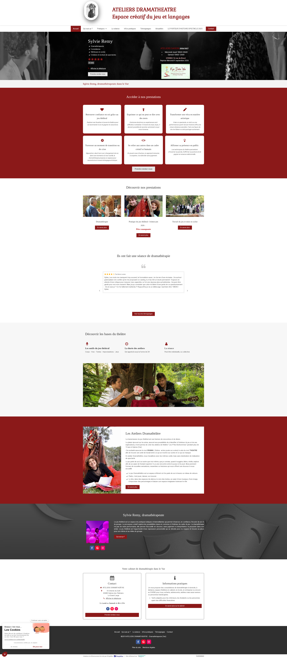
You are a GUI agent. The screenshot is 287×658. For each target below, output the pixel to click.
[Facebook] (92, 548)
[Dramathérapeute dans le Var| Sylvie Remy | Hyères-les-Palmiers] (91, 10)
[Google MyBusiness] (97, 548)
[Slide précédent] (85, 385)
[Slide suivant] (201, 385)
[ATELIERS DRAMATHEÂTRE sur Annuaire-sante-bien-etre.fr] (142, 656)
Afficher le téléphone (98, 68)
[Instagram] (103, 548)
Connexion (200, 656)
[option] (143, 285)
